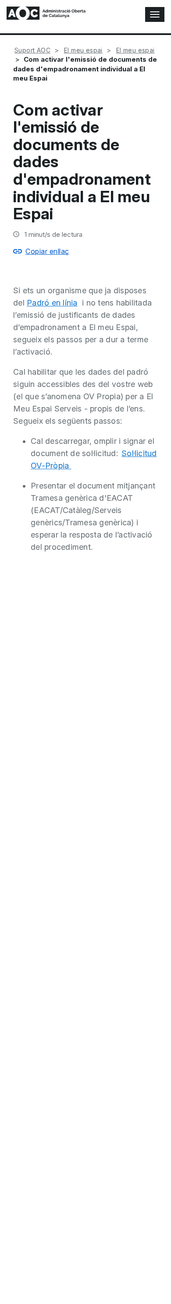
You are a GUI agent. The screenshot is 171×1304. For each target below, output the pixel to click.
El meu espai (83, 50)
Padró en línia (52, 302)
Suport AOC (32, 50)
